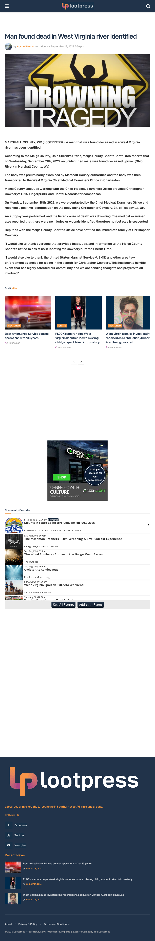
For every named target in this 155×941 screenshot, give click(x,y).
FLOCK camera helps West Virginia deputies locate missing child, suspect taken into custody (77, 338)
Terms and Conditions (56, 924)
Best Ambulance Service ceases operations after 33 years (57, 863)
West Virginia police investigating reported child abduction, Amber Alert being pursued (128, 338)
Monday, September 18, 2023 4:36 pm (62, 46)
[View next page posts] (81, 361)
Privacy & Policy (28, 924)
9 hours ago (64, 347)
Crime (62, 325)
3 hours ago (13, 343)
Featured (14, 325)
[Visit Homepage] (77, 6)
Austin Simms (25, 46)
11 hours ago (114, 347)
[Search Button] (148, 6)
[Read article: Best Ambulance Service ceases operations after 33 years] (28, 312)
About (8, 924)
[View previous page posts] (74, 361)
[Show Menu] (7, 6)
